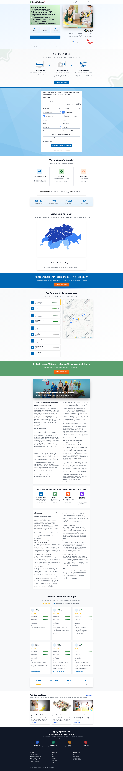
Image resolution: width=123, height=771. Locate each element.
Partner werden (76, 754)
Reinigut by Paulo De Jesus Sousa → (60, 638)
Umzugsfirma (65, 2)
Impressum (54, 758)
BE (42, 46)
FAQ (53, 756)
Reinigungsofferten (36, 46)
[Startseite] (30, 46)
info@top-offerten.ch (36, 756)
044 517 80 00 (34, 754)
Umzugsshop (76, 756)
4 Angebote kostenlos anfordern (61, 145)
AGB (53, 762)
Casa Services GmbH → (79, 638)
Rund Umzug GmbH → (79, 671)
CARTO (91, 337)
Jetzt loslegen (45, 37)
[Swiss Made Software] (90, 41)
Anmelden (87, 2)
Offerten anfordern (61, 82)
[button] (78, 319)
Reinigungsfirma (74, 2)
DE (92, 2)
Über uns (54, 754)
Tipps (58, 2)
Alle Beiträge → (89, 695)
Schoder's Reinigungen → (36, 671)
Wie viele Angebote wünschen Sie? (61, 134)
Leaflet (77, 337)
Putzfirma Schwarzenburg (51, 46)
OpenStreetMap (82, 337)
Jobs (82, 2)
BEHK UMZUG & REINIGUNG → (37, 638)
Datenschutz (54, 760)
